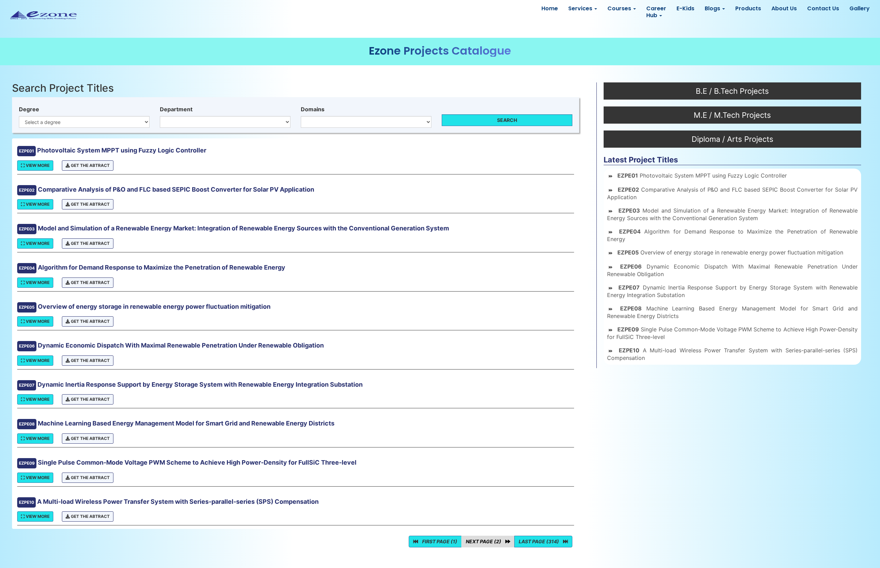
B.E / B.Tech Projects (732, 91)
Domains (312, 109)
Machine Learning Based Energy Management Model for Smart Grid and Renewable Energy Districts (732, 312)
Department (176, 109)
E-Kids (685, 8)
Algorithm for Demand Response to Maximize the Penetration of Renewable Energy (732, 235)
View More (37, 165)
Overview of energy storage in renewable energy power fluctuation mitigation (730, 252)
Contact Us (823, 8)
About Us (784, 8)
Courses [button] (619, 8)
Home (549, 8)
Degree (29, 109)
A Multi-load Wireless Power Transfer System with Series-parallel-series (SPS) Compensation (732, 354)
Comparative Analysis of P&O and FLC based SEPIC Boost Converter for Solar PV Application (732, 193)
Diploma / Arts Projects (732, 139)
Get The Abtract (90, 165)
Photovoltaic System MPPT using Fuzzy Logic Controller (702, 175)
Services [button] (581, 8)
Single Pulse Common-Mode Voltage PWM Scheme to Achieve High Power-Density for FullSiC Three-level (732, 333)
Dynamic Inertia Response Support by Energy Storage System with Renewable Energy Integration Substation (732, 291)
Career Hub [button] (656, 11)
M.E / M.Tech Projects (732, 115)
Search (507, 120)
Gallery (859, 8)
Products (748, 8)
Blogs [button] (713, 8)
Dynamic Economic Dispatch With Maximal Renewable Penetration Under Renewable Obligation (732, 270)
